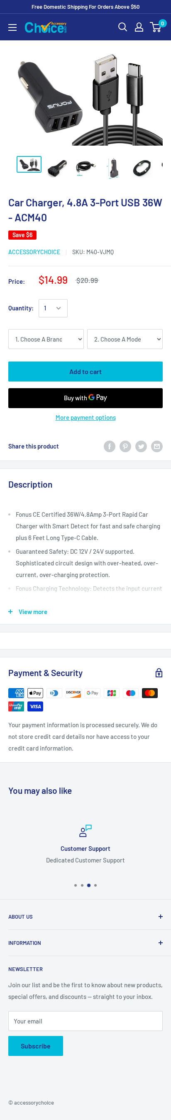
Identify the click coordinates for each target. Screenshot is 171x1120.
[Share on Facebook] (109, 446)
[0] (156, 27)
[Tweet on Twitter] (141, 446)
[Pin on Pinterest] (125, 446)
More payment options (86, 417)
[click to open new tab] (29, 164)
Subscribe (36, 1046)
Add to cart (85, 371)
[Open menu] (12, 27)
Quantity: (21, 308)
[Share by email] (157, 446)
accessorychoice (34, 251)
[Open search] (122, 27)
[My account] (139, 27)
